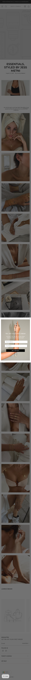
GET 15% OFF (15, 350)
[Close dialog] (29, 318)
